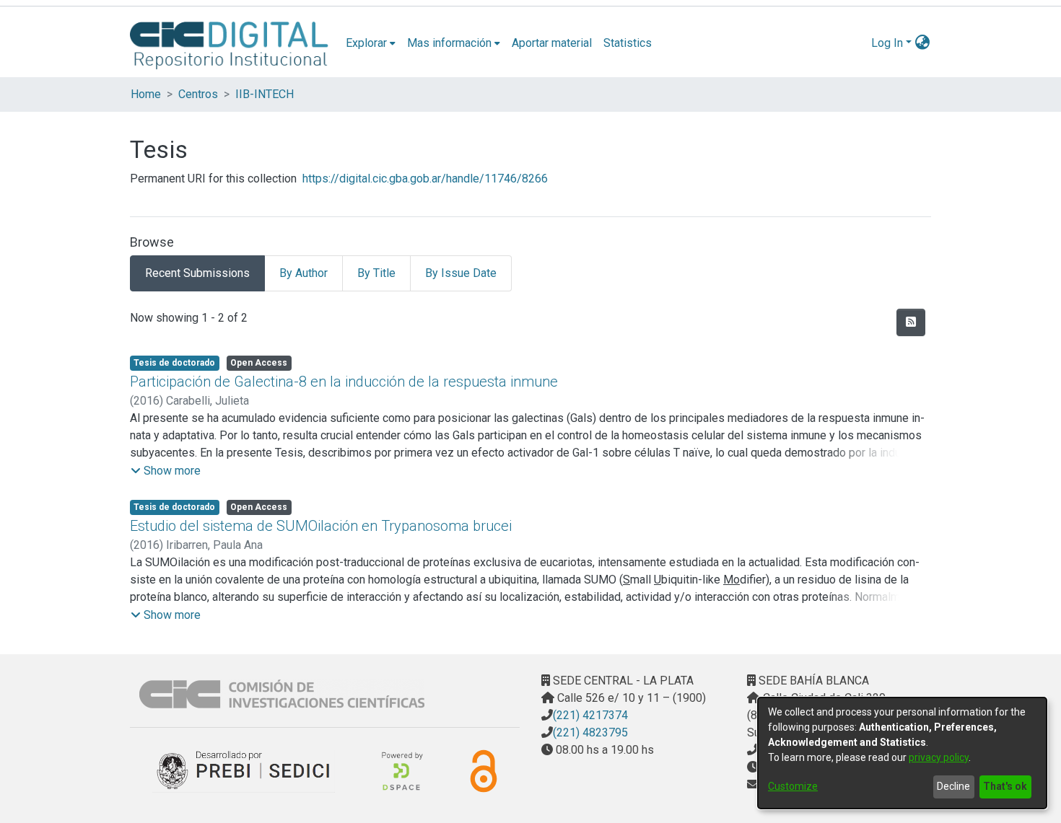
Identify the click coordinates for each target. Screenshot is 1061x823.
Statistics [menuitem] (627, 43)
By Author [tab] (303, 273)
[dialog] (902, 753)
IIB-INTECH (264, 94)
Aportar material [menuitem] (552, 43)
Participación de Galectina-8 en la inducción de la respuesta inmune (344, 381)
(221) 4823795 (590, 732)
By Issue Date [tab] (461, 273)
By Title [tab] (376, 273)
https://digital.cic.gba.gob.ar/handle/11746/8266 (425, 178)
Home (146, 94)
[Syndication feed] (910, 322)
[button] (165, 471)
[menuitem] (370, 43)
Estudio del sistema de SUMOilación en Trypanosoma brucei (321, 525)
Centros (198, 94)
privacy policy (939, 757)
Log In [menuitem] (887, 43)
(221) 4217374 (590, 715)
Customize (793, 786)
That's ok (1005, 786)
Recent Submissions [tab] (197, 273)
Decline (953, 786)
